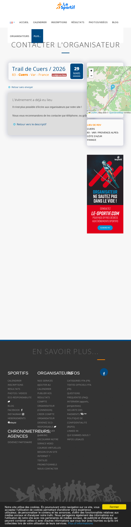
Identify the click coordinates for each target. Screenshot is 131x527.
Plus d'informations (80, 523)
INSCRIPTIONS (15, 384)
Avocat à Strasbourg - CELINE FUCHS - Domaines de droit (78, 460)
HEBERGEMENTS (17, 418)
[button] (113, 87)
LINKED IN (72, 430)
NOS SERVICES (45, 380)
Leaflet (93, 112)
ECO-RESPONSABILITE (19, 397)
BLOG (11, 405)
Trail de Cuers (30, 69)
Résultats (77, 22)
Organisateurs (19, 36)
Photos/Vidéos (98, 22)
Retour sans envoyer (22, 87)
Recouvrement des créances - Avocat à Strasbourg (110, 452)
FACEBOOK (14, 409)
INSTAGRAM (14, 414)
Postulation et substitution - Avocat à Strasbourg (111, 464)
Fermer (114, 507)
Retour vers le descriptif (31, 124)
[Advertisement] (42, 175)
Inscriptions (59, 22)
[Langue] (12, 22)
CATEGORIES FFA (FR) (78, 380)
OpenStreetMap (116, 112)
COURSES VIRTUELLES (49, 447)
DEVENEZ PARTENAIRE (20, 442)
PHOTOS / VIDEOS (17, 393)
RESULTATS (14, 388)
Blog (115, 22)
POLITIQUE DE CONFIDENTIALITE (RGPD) (77, 422)
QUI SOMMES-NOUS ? (78, 435)
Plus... (37, 36)
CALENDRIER (14, 380)
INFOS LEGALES (75, 439)
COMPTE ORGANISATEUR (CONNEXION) (45, 405)
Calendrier (40, 22)
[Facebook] (104, 372)
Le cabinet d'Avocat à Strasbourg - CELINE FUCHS (78, 473)
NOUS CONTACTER (47, 468)
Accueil (23, 22)
